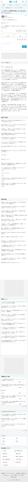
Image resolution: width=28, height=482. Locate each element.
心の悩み (4, 450)
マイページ (17, 4)
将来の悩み (18, 462)
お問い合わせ (13, 477)
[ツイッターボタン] (23, 40)
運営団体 (18, 473)
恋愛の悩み (5, 453)
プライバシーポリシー (10, 473)
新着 (3, 4)
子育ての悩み (18, 459)
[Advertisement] (14, 56)
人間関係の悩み (8, 7)
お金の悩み (5, 462)
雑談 (17, 441)
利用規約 (3, 473)
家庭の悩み (18, 453)
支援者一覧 (23, 473)
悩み (17, 438)
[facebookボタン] (21, 40)
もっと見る (24, 406)
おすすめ (10, 4)
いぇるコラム (5, 475)
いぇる (2, 7)
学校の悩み (5, 456)
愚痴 (3, 441)
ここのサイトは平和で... (18, 7)
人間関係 (19, 30)
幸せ (25, 30)
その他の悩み (5, 465)
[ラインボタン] (26, 40)
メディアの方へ (21, 475)
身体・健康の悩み (6, 459)
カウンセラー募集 (13, 475)
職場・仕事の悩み (19, 456)
